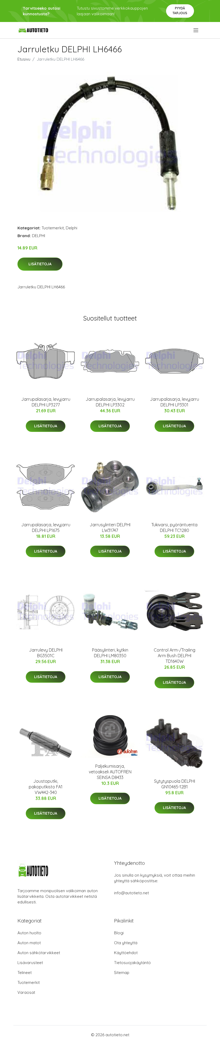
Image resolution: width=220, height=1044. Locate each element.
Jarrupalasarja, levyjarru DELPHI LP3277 (45, 401)
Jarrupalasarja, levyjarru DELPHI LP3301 (174, 401)
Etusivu (23, 59)
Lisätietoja (40, 264)
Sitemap (121, 972)
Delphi (71, 227)
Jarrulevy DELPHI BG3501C (46, 652)
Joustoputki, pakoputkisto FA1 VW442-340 (46, 786)
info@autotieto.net (131, 892)
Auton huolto (29, 932)
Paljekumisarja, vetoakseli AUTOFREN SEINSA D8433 (110, 771)
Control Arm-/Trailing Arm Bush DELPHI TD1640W (174, 655)
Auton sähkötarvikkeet (38, 952)
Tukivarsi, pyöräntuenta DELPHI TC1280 (174, 527)
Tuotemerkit (53, 227)
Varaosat (26, 992)
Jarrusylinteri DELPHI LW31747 (110, 527)
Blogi (119, 932)
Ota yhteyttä (125, 942)
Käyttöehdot (126, 952)
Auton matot (29, 942)
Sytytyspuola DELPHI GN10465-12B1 (174, 783)
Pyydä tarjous (180, 10)
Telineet (24, 972)
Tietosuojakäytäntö (132, 962)
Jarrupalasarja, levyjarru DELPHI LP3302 (110, 401)
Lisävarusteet (30, 962)
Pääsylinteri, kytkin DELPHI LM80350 (110, 652)
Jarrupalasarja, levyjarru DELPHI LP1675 (45, 527)
